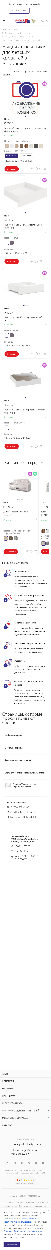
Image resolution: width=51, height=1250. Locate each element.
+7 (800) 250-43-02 (19, 807)
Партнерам (8, 1096)
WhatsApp (36, 1163)
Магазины (8, 1088)
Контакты (8, 1081)
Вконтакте (8, 1163)
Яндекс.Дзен (43, 1163)
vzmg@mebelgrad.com (25, 851)
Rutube (22, 1163)
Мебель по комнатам (15, 1118)
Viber (29, 1163)
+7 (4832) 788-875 (23, 846)
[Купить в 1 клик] (36, 168)
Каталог (7, 1125)
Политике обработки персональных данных (24, 1231)
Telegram (15, 1163)
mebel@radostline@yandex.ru (24, 812)
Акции (5, 1073)
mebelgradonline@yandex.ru (27, 1144)
